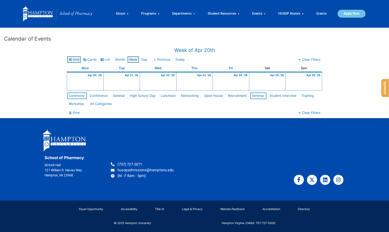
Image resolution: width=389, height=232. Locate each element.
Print (74, 114)
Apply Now (351, 13)
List (105, 60)
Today (180, 59)
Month (120, 59)
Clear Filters (311, 59)
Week (133, 59)
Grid (73, 60)
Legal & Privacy (192, 209)
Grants (321, 13)
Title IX (159, 209)
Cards (89, 60)
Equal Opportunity (91, 209)
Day (144, 59)
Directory (304, 209)
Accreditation (271, 209)
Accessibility (129, 209)
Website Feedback (232, 209)
